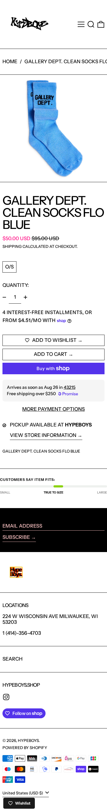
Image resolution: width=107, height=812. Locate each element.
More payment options (53, 409)
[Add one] (25, 297)
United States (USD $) (23, 793)
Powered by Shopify (24, 747)
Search (12, 659)
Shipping (12, 246)
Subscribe (16, 537)
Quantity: (15, 285)
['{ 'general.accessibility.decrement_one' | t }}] (4, 297)
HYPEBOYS (28, 740)
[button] (91, 24)
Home (9, 62)
